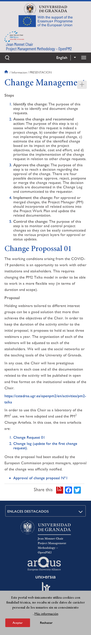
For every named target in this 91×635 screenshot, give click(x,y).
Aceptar (18, 622)
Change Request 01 (29, 437)
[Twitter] (77, 490)
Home (6, 72)
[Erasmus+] (45, 21)
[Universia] (45, 577)
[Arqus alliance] (44, 564)
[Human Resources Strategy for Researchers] (45, 589)
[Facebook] (68, 490)
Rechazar (46, 623)
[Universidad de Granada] (45, 9)
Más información (46, 614)
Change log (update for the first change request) (45, 445)
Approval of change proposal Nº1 (40, 478)
